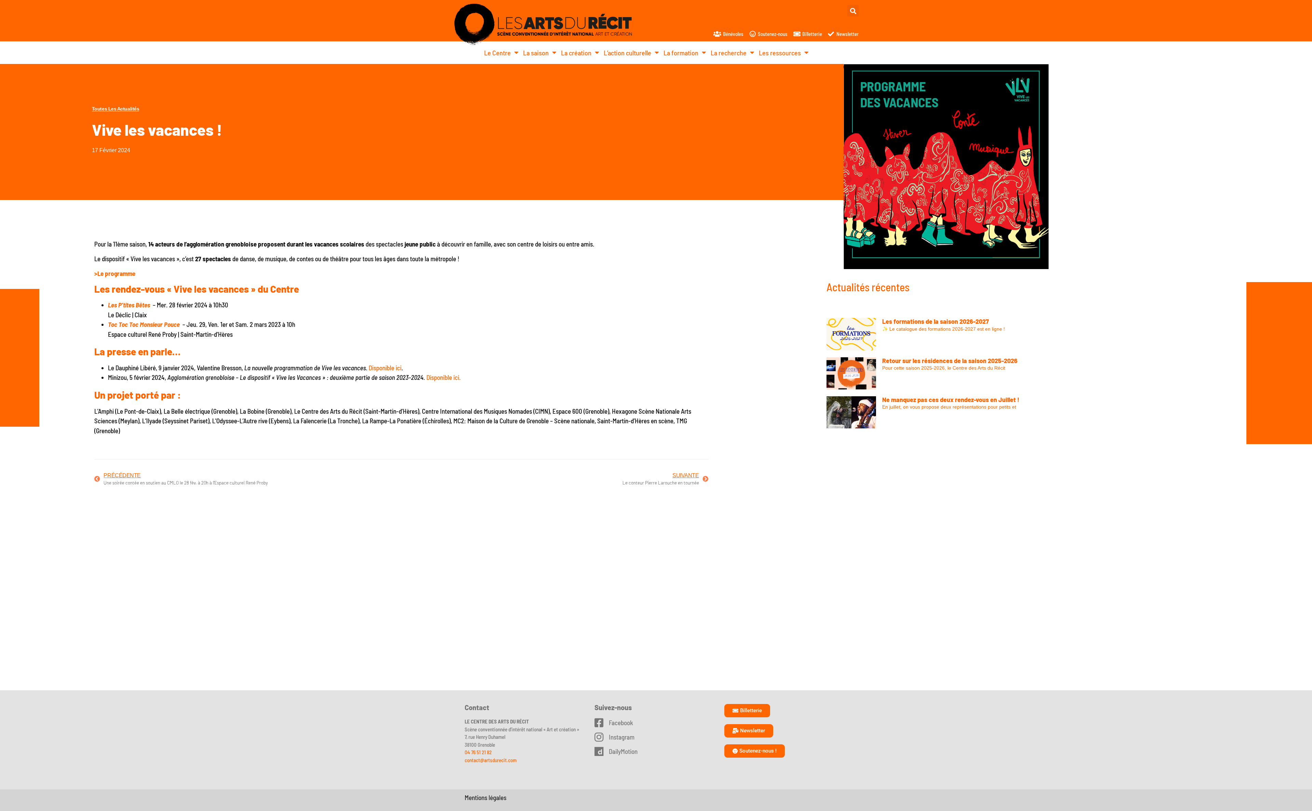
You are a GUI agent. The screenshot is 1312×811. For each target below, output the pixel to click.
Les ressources (780, 53)
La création (576, 53)
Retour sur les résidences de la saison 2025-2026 (949, 360)
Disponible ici (385, 368)
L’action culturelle (627, 53)
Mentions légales (485, 797)
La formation (681, 53)
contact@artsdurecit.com (491, 760)
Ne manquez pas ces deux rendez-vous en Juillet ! (950, 399)
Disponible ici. (443, 377)
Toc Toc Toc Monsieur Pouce (144, 324)
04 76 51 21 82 (478, 752)
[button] (853, 10)
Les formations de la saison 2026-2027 (935, 321)
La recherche (729, 53)
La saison (536, 53)
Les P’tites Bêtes (129, 305)
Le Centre (497, 53)
